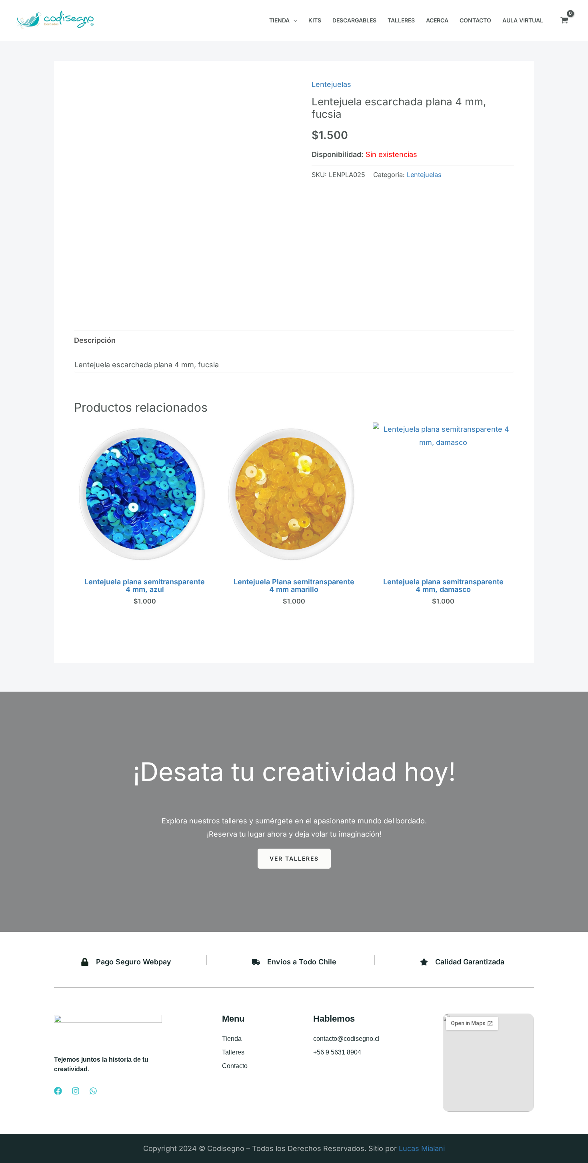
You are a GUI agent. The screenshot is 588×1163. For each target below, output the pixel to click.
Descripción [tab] (95, 340)
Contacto (235, 1065)
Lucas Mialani (422, 1148)
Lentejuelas (331, 84)
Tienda (232, 1038)
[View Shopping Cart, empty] (564, 20)
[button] (293, 20)
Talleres (233, 1052)
